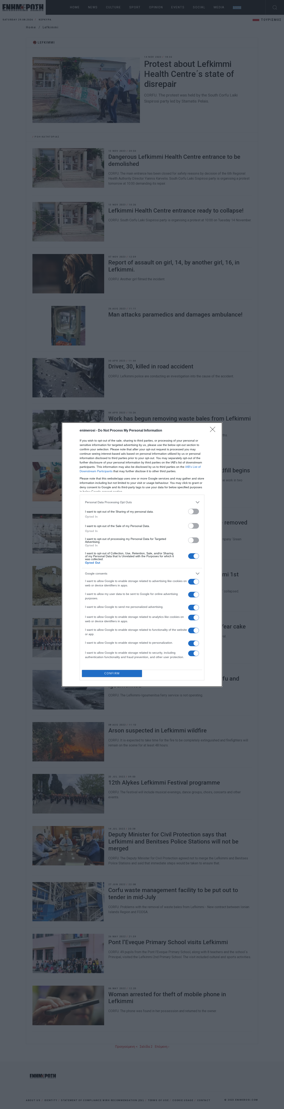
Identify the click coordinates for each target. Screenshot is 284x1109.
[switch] (193, 511)
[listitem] (142, 502)
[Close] (214, 431)
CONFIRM (112, 673)
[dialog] (142, 555)
